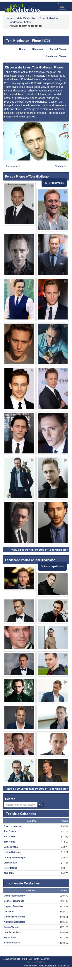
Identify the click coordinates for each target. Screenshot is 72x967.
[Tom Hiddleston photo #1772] (52, 744)
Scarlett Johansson (14, 900)
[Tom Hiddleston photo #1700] (19, 690)
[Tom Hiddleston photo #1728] (52, 610)
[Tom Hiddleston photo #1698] (52, 664)
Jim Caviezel (10, 862)
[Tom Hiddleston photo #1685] (52, 209)
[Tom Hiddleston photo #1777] (19, 522)
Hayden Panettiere (13, 906)
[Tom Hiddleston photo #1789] (52, 637)
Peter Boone (10, 867)
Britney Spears (12, 942)
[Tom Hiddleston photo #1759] (19, 578)
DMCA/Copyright (47, 965)
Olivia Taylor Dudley (14, 895)
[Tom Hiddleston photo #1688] (19, 610)
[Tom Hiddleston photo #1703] (52, 690)
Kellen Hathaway (13, 852)
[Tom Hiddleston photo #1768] (19, 388)
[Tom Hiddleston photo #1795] (19, 433)
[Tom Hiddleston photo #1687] (19, 664)
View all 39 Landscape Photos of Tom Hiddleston (37, 788)
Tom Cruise (10, 831)
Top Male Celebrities (21, 813)
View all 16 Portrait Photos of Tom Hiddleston (39, 549)
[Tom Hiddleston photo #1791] (52, 522)
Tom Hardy (9, 841)
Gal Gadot (9, 911)
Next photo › (61, 166)
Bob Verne (9, 836)
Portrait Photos (58, 49)
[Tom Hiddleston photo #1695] (19, 744)
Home (22, 49)
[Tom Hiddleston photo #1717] (52, 433)
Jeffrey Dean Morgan (15, 857)
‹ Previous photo (13, 166)
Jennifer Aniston (12, 932)
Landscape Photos (56, 56)
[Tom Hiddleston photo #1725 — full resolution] (36, 141)
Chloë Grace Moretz (14, 916)
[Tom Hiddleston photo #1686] (19, 770)
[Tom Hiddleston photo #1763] (52, 254)
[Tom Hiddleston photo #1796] (19, 344)
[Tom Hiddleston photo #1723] (52, 299)
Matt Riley (9, 873)
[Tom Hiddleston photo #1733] (19, 637)
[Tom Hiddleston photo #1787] (19, 299)
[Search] (40, 804)
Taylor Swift (10, 937)
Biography (37, 49)
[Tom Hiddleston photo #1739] (52, 344)
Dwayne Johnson (13, 826)
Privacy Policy (30, 965)
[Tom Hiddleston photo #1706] (19, 254)
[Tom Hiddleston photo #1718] (52, 770)
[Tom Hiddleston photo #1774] (52, 477)
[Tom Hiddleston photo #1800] (52, 388)
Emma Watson (11, 927)
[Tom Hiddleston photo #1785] (52, 717)
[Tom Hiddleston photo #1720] (19, 717)
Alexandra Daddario (14, 921)
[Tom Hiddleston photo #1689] (19, 203)
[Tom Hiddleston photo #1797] (19, 477)
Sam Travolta (11, 846)
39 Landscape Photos (52, 566)
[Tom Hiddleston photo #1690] (52, 584)
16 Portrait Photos (54, 182)
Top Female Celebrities (23, 883)
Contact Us (63, 965)
